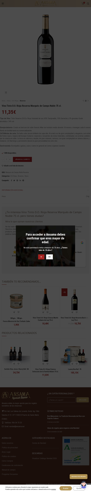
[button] (83, 484)
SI (41, 257)
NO (49, 257)
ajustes (53, 489)
